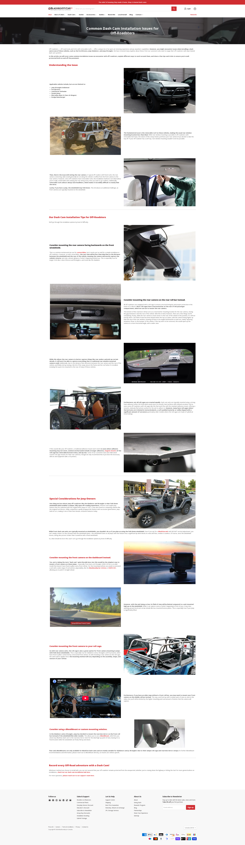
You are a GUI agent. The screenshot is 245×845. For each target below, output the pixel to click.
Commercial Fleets (82, 802)
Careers (58, 827)
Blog (131, 15)
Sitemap (136, 816)
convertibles (81, 252)
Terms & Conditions (68, 827)
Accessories (91, 15)
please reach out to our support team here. (78, 775)
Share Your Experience (141, 813)
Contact (139, 15)
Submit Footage (82, 818)
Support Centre (110, 800)
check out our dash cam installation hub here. (73, 772)
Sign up (191, 807)
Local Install (122, 15)
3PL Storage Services (112, 810)
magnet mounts (110, 451)
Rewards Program (139, 805)
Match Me (111, 15)
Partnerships (138, 810)
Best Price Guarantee (112, 805)
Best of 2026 (59, 15)
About (136, 800)
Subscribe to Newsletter (84, 810)
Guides (101, 15)
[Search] (174, 9)
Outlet (81, 15)
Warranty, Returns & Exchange (115, 808)
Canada (189, 828)
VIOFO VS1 (112, 568)
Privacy (78, 827)
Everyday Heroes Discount (85, 805)
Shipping (108, 802)
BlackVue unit (163, 531)
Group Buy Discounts (83, 813)
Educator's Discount (83, 808)
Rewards (193, 15)
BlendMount (104, 736)
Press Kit (50, 827)
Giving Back (137, 802)
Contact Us (85, 827)
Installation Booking (83, 816)
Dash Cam (71, 15)
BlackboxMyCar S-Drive (97, 568)
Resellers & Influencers (84, 800)
